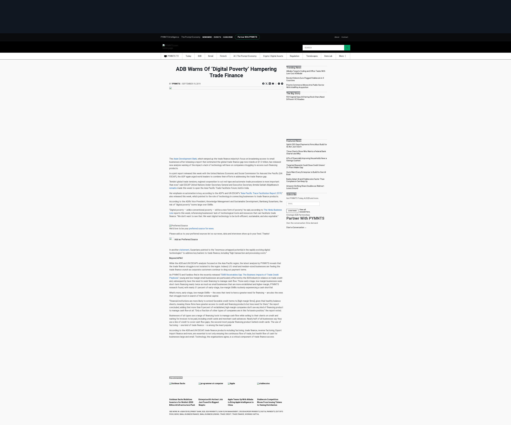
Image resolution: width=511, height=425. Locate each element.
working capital (252, 414)
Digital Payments (267, 411)
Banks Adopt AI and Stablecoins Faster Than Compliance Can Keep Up (305, 180)
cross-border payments (249, 411)
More (341, 56)
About (337, 37)
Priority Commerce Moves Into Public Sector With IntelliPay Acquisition (305, 86)
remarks (173, 188)
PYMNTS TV (173, 56)
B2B (199, 56)
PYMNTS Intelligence (170, 37)
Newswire (207, 37)
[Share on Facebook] (263, 83)
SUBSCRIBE (228, 37)
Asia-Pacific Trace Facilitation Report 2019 (261, 193)
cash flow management (228, 411)
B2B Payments (211, 411)
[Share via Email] (273, 83)
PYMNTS (176, 84)
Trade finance (238, 414)
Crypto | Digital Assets (273, 56)
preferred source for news (201, 228)
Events (217, 37)
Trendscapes (312, 56)
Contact (344, 37)
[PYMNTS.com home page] (171, 46)
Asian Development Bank (185, 159)
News (176, 414)
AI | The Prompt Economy (245, 56)
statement (184, 250)
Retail (210, 56)
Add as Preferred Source (186, 239)
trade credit (225, 414)
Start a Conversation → (296, 227)
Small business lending (209, 414)
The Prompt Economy (190, 37)
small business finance (189, 414)
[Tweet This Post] (266, 83)
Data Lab (328, 56)
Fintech (223, 56)
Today (188, 56)
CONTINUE (292, 211)
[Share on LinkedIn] (269, 83)
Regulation (294, 56)
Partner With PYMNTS (247, 37)
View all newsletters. (304, 211)
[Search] (347, 47)
